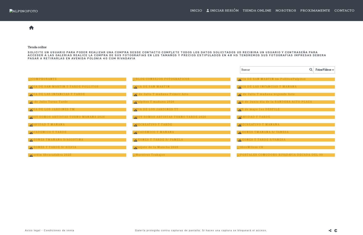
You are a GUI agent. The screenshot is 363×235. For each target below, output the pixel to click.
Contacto (344, 10)
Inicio (196, 10)
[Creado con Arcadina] (336, 230)
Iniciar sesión (224, 10)
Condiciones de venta (59, 230)
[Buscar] (310, 69)
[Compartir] (330, 230)
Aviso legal (33, 230)
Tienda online (257, 10)
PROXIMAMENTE (315, 10)
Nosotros (286, 10)
